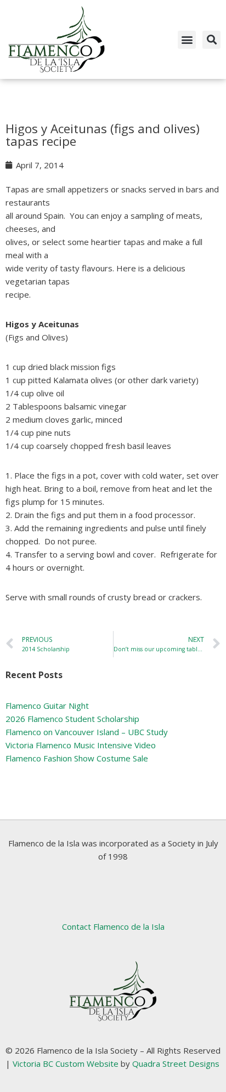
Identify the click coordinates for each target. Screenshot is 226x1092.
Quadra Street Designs (175, 1063)
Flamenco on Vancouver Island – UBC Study (86, 731)
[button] (187, 40)
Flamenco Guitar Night (47, 705)
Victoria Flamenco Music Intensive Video (80, 745)
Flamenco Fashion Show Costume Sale (76, 758)
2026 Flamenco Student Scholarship (72, 718)
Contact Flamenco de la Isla (113, 926)
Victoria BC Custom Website (65, 1063)
